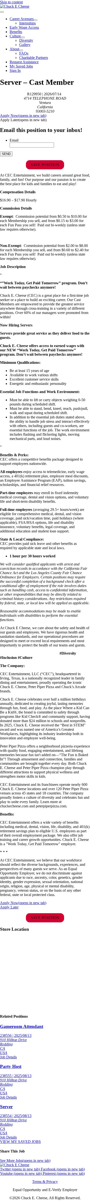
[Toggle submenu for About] (21, 50)
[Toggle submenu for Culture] (23, 37)
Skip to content (11, 2)
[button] (23, 120)
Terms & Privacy (45, 1182)
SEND (6, 154)
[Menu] (2, 12)
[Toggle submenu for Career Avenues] (35, 20)
